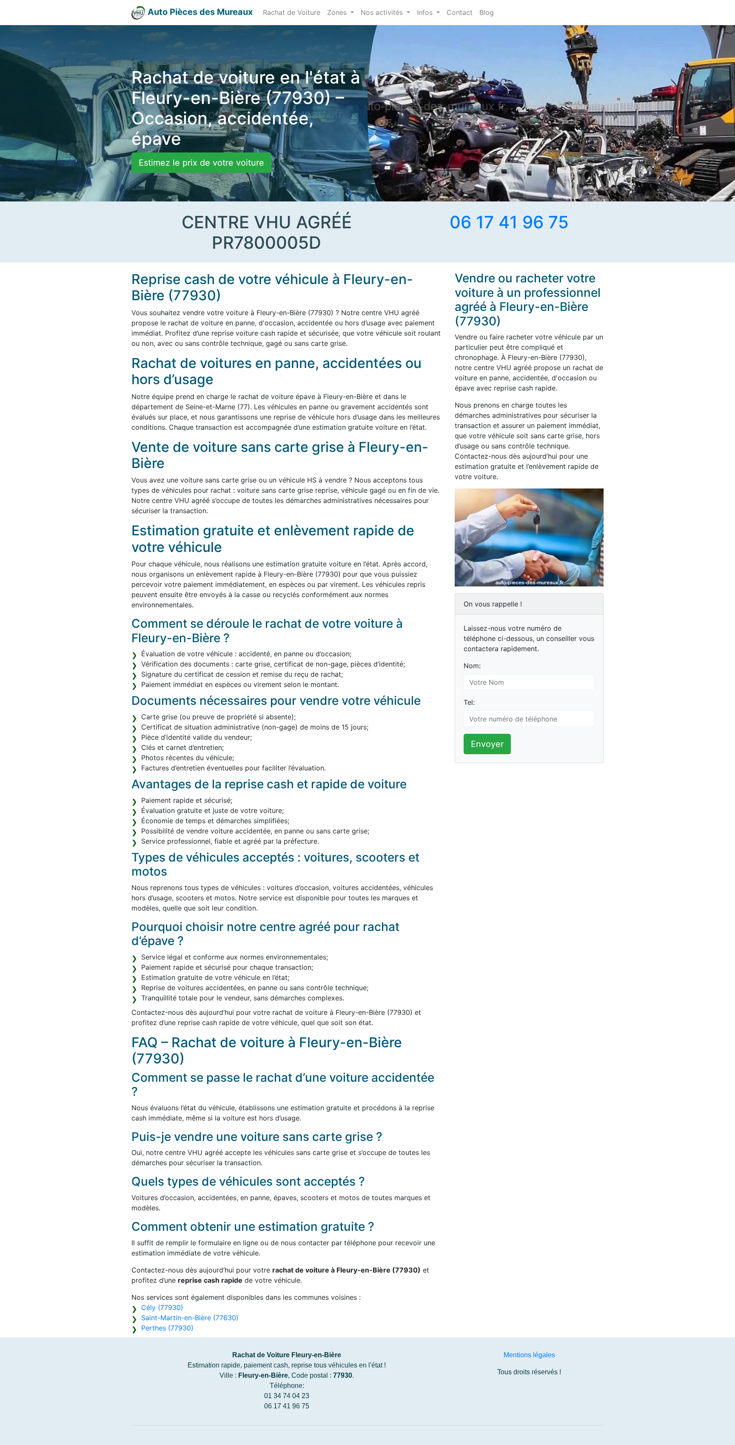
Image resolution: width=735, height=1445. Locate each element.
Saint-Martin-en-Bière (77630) (190, 1317)
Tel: (469, 702)
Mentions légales (529, 1355)
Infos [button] (426, 12)
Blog (486, 12)
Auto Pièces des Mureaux (200, 12)
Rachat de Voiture (291, 12)
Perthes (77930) (167, 1328)
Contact (460, 12)
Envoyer (487, 744)
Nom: (472, 665)
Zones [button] (338, 12)
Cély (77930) (162, 1307)
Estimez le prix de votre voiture (201, 163)
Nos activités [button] (383, 12)
